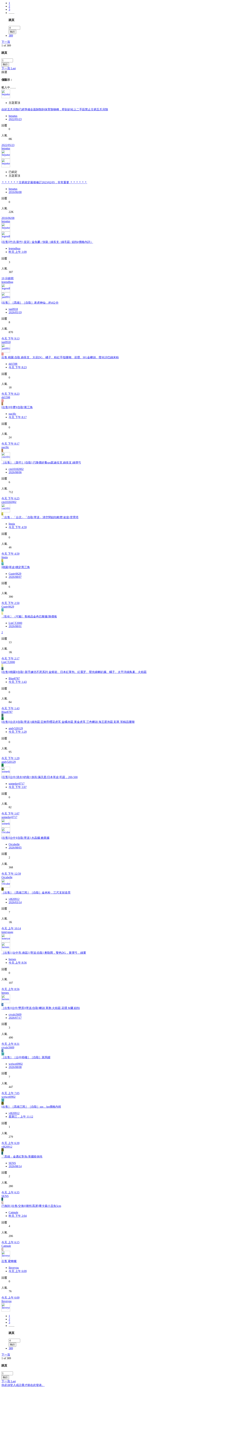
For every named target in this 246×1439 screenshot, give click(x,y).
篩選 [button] (4, 72)
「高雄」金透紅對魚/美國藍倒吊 (22, 1156)
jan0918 (13, 309)
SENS (12, 1163)
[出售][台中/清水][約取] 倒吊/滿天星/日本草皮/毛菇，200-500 (39, 777)
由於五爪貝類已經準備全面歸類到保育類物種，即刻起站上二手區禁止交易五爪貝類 (54, 109)
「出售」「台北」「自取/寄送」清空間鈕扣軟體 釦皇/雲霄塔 (40, 517)
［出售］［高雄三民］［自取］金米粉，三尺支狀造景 (36, 892)
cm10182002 (16, 469)
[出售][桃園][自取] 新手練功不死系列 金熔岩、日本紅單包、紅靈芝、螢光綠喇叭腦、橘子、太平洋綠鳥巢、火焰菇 (74, 671)
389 (11, 35)
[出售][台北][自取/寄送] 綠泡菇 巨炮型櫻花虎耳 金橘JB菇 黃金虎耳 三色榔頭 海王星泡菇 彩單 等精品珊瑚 (68, 721)
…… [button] (11, 12)
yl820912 (14, 899)
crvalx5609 (15, 1014)
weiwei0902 (16, 1063)
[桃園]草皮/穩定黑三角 (15, 567)
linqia (12, 523)
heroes (12, 959)
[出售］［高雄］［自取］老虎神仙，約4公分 (30, 302)
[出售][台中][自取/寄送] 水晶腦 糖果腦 (25, 837)
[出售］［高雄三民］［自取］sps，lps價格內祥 (31, 1106)
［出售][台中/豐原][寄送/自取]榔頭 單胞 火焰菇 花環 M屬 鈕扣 (40, 1008)
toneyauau (7, 932)
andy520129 (16, 728)
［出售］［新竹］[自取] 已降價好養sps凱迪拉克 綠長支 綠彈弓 (41, 462)
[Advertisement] (109, 1412)
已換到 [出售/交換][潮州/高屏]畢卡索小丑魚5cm (31, 1205)
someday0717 (16, 783)
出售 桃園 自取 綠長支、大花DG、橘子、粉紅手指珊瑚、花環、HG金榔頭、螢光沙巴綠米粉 (60, 357)
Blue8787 (14, 678)
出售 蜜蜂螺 (9, 1261)
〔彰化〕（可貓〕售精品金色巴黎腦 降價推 (29, 616)
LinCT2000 (15, 623)
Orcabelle (14, 844)
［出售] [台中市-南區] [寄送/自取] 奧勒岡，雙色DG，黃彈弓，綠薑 (43, 952)
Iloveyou (14, 1267)
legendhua (14, 248)
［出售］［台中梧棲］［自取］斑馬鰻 (25, 1057)
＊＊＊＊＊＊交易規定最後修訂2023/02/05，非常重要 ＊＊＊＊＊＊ (44, 182)
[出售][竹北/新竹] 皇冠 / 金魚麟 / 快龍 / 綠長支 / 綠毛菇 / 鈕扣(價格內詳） (47, 241)
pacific (12, 413)
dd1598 (13, 363)
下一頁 (5, 41)
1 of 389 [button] (6, 45)
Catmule (13, 1212)
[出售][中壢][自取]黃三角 (17, 407)
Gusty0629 (15, 573)
